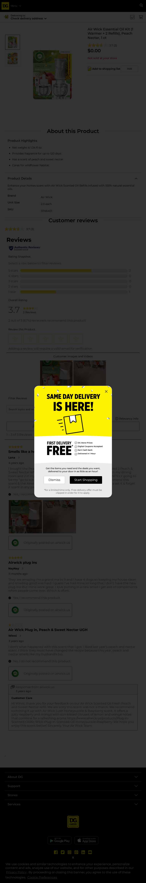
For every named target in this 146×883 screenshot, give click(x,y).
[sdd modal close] (106, 391)
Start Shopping (86, 480)
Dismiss (54, 480)
